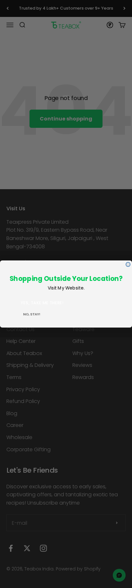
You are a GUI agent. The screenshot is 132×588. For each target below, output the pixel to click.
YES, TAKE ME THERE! (42, 303)
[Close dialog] (128, 264)
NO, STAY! (31, 314)
